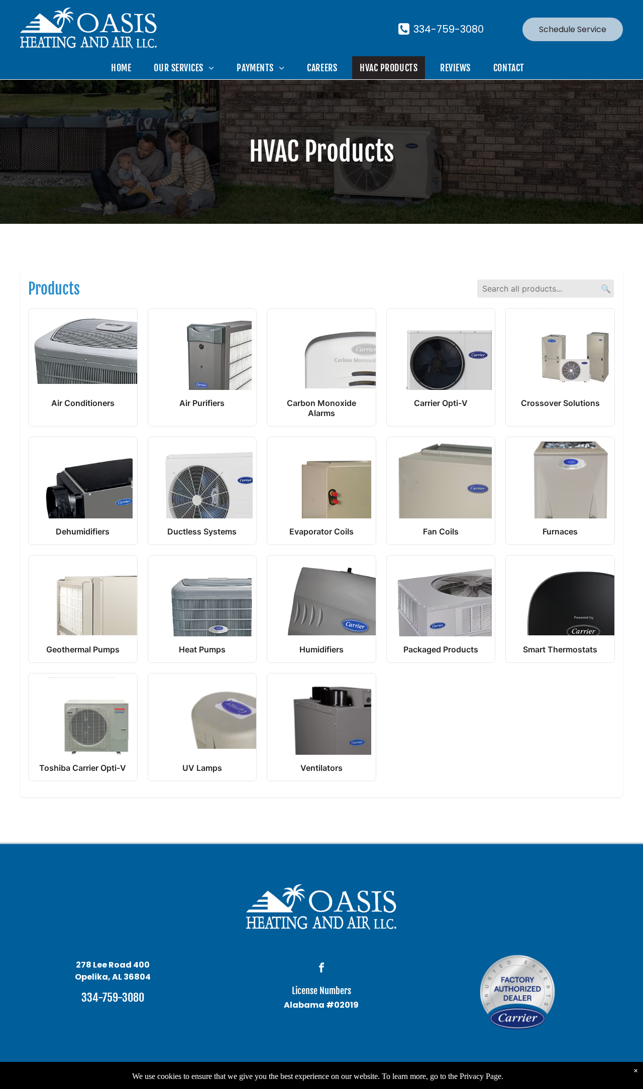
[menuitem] (124, 67)
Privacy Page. (481, 1076)
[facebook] (321, 969)
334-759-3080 (112, 997)
